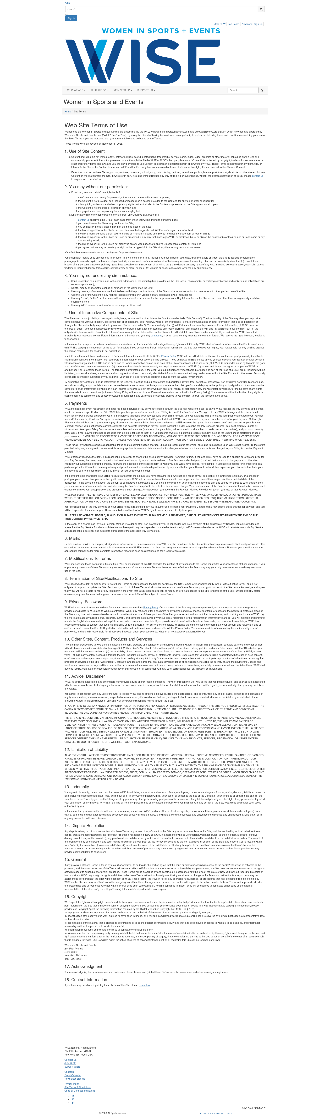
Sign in (71, 18)
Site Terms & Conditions (77, 1087)
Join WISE (70, 1063)
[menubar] (239, 23)
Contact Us (70, 1059)
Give (67, 2)
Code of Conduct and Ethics (79, 1090)
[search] (261, 9)
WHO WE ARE (75, 90)
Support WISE (72, 1066)
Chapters (69, 1071)
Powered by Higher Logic (216, 1113)
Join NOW (220, 24)
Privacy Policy (168, 356)
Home (67, 111)
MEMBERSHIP (122, 90)
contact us (257, 175)
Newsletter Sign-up (252, 24)
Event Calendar (72, 1075)
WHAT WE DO (99, 90)
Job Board (233, 24)
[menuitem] (221, 23)
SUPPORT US (145, 90)
